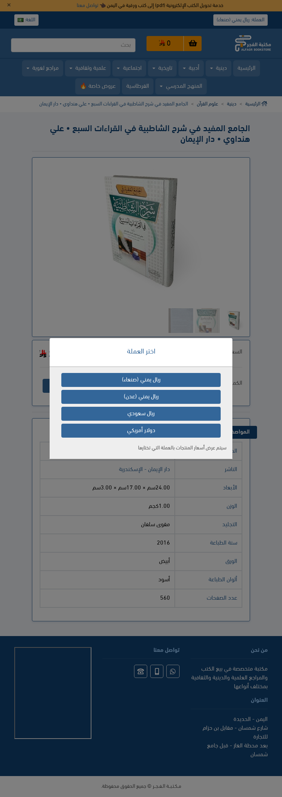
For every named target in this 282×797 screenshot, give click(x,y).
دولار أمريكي (141, 431)
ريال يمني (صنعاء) (141, 380)
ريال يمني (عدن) (141, 397)
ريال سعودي (141, 414)
